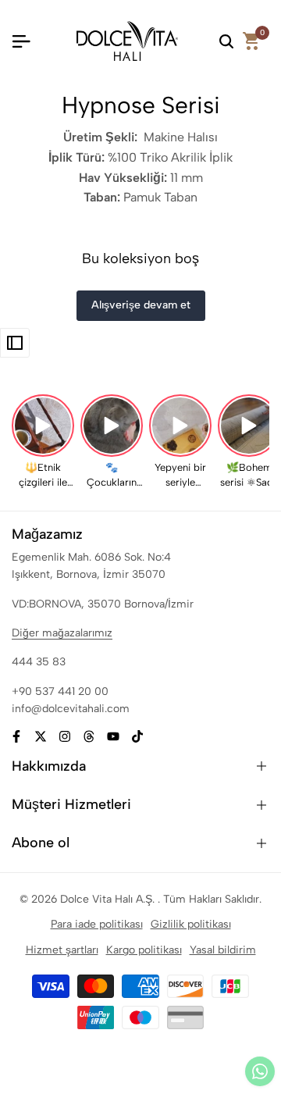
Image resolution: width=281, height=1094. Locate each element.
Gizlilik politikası (191, 924)
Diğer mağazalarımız (62, 633)
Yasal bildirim (223, 950)
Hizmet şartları (62, 950)
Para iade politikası (97, 924)
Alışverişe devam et (140, 305)
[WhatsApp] (260, 1071)
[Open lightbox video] (43, 425)
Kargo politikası (144, 950)
